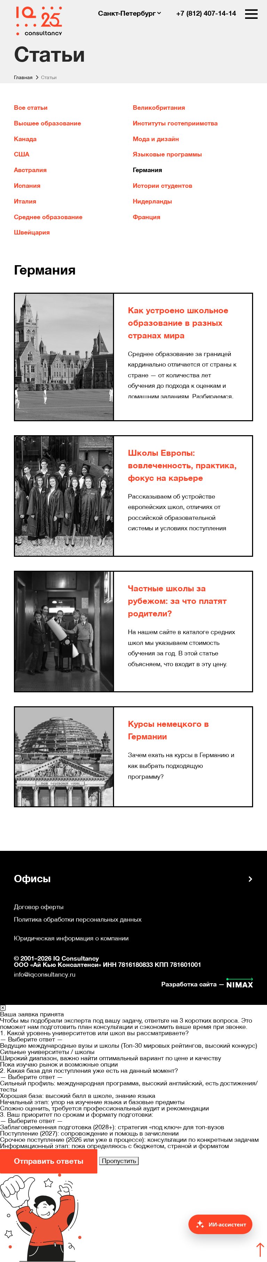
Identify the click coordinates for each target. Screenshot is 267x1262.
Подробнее (145, 406)
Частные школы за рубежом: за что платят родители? (177, 601)
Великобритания (159, 107)
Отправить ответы (48, 1161)
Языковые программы (167, 154)
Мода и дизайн (156, 139)
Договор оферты (39, 907)
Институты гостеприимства (175, 123)
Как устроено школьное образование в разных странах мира (178, 323)
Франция (146, 217)
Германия (147, 170)
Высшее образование (47, 123)
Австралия (30, 170)
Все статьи (31, 107)
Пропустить (119, 1161)
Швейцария (32, 232)
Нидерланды (152, 201)
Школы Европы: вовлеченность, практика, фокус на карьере (182, 465)
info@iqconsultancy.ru (44, 974)
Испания (27, 185)
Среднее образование (48, 217)
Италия (25, 201)
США (21, 154)
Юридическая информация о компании (71, 938)
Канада (25, 139)
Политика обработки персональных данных (77, 919)
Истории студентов (162, 185)
